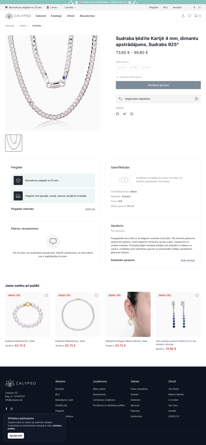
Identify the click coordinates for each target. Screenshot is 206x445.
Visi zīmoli (173, 388)
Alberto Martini (176, 394)
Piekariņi (135, 410)
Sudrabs (36, 25)
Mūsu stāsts (99, 388)
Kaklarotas (136, 416)
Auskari (134, 394)
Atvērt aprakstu (188, 260)
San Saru (173, 405)
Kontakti (177, 7)
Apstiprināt (16, 435)
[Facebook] (194, 7)
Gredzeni (135, 399)
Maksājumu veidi (64, 399)
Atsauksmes (87, 15)
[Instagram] (199, 7)
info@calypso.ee (14, 399)
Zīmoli (71, 15)
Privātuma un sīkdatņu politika (109, 405)
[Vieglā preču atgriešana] (196, 99)
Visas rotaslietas (139, 388)
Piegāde (153, 7)
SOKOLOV (173, 416)
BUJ (165, 7)
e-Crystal (173, 399)
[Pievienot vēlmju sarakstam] (46, 296)
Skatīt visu (90, 209)
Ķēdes (23, 25)
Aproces (135, 405)
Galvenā (41, 15)
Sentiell (172, 410)
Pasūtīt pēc (61, 405)
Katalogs (56, 15)
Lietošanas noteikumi (104, 399)
